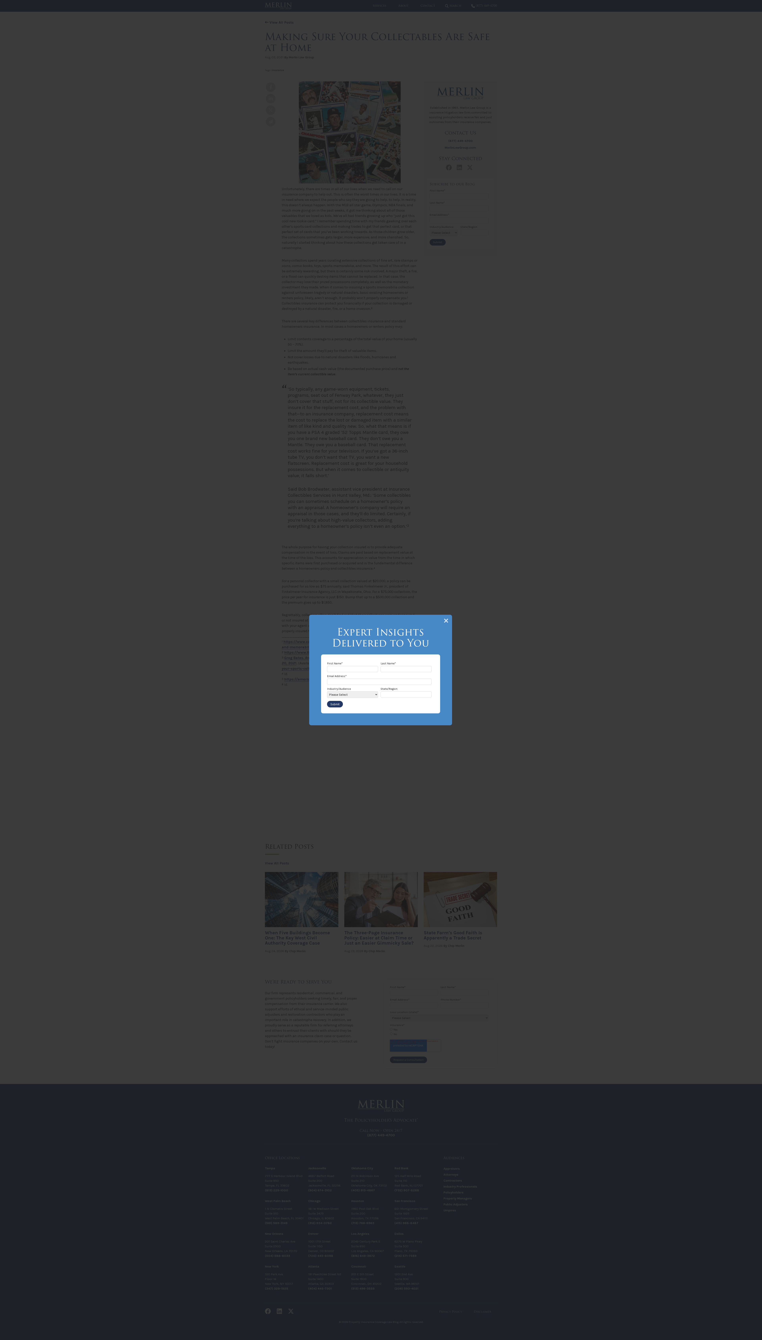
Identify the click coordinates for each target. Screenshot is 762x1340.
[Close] (446, 621)
